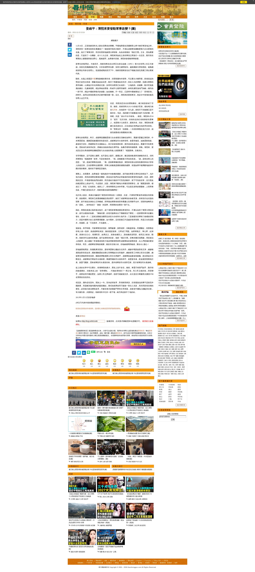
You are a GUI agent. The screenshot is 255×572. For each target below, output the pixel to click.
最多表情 (179, 292)
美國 (101, 17)
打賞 (132, 32)
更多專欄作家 (181, 405)
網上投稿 (90, 560)
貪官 (163, 344)
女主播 (160, 365)
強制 (110, 461)
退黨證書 (125, 563)
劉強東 (181, 353)
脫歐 (166, 349)
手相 (81, 436)
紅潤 (81, 461)
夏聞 (179, 389)
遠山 (170, 389)
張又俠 (169, 333)
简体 (128, 32)
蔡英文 (174, 353)
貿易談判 (183, 340)
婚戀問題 (109, 525)
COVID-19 (74, 525)
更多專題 (182, 114)
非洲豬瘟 (166, 356)
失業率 (76, 552)
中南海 (79, 20)
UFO (172, 338)
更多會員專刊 (181, 66)
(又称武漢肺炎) (168, 329)
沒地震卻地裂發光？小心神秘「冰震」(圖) (172, 243)
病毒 (159, 331)
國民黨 (175, 331)
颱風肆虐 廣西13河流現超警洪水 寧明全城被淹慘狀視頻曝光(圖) (179, 125)
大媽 (184, 353)
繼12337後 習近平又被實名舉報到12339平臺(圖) (179, 195)
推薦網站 (81, 563)
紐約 (128, 17)
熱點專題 (163, 101)
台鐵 (179, 331)
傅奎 (76, 413)
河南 (101, 413)
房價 (159, 356)
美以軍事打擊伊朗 (165, 105)
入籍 (165, 367)
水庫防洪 (144, 499)
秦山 (160, 396)
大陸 (84, 17)
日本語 (166, 560)
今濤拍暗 (171, 385)
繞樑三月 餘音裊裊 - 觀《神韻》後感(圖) (171, 238)
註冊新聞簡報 (165, 410)
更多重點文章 (181, 228)
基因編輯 (181, 356)
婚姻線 (73, 436)
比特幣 (164, 351)
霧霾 (177, 356)
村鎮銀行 (105, 413)
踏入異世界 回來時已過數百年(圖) (169, 58)
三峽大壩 (179, 333)
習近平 (143, 413)
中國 (94, 79)
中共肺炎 (160, 329)
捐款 (105, 560)
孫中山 (169, 369)
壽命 (179, 374)
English (139, 560)
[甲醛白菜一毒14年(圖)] (111, 417)
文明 (107, 497)
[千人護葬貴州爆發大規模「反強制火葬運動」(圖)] (111, 440)
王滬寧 (163, 342)
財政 (184, 351)
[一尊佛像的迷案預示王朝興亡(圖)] (140, 417)
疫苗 (159, 338)
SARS (170, 362)
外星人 (176, 374)
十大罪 (138, 413)
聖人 (101, 497)
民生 (171, 367)
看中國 (183, 344)
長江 (163, 335)
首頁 (75, 17)
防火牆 (160, 358)
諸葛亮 (172, 371)
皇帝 (168, 371)
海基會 (133, 461)
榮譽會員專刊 (165, 47)
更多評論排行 (181, 320)
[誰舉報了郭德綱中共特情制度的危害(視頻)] (140, 504)
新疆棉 (160, 335)
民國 (159, 369)
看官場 (78, 24)
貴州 (101, 461)
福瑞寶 (147, 563)
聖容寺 (147, 436)
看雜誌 (117, 563)
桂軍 (162, 369)
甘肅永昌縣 (140, 436)
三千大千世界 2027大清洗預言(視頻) (110, 494)
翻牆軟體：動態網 (166, 563)
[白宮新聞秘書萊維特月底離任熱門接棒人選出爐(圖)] (165, 210)
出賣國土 (173, 333)
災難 (111, 497)
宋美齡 (178, 369)
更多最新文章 (181, 258)
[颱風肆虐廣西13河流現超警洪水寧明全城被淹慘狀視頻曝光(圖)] (165, 123)
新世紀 (82, 316)
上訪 (172, 358)
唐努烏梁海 (175, 360)
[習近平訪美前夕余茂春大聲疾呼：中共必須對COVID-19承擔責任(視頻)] (82, 504)
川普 (174, 329)
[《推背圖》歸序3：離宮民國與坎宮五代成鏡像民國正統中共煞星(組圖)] (165, 201)
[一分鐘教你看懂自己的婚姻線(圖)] (82, 417)
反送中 (160, 344)
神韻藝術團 (99, 563)
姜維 (69, 38)
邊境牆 (172, 340)
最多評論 (165, 292)
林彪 (159, 371)
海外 (175, 367)
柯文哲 (163, 338)
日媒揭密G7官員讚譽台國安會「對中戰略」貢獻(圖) (179, 160)
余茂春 (93, 525)
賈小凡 (161, 387)
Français (148, 560)
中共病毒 (81, 525)
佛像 (129, 436)
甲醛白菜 (102, 436)
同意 (243, 2)
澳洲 (183, 367)
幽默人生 (180, 371)
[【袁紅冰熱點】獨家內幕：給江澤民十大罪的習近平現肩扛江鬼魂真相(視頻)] (140, 392)
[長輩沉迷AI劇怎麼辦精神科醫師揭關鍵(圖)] (165, 184)
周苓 (160, 392)
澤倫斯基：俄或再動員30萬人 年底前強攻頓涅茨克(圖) (179, 169)
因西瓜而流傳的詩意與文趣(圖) (168, 51)
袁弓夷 (170, 335)
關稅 (168, 340)
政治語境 (143, 525)
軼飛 (160, 389)
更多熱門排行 (181, 288)
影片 (171, 17)
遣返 (183, 365)
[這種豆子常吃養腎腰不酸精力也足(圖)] (82, 440)
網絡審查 (180, 358)
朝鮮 (159, 349)
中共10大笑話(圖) (164, 283)
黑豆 (78, 461)
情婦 (166, 344)
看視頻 (155, 563)
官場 (93, 17)
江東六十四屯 (167, 360)
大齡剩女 (102, 525)
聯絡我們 (99, 560)
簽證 (159, 367)
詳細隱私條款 (116, 2)
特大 (144, 32)
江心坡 (166, 362)
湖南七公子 (86, 413)
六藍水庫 (138, 499)
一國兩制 (160, 347)
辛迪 (179, 401)
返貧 (72, 552)
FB (184, 347)
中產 (162, 353)
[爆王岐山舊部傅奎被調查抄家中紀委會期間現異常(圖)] (82, 392)
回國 (162, 367)
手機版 (124, 32)
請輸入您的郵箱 (172, 414)
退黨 (184, 335)
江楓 (170, 399)
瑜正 (160, 399)
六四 (181, 335)
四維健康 (162, 401)
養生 (159, 376)
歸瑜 (179, 387)
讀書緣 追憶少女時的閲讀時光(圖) (169, 63)
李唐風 (180, 392)
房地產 (178, 351)
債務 (173, 349)
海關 (180, 365)
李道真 (170, 387)
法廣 (176, 347)
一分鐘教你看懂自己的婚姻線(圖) (80, 433)
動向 (73, 20)
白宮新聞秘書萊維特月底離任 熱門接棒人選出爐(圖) (179, 212)
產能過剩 (82, 552)
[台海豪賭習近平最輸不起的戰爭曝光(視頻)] (111, 530)
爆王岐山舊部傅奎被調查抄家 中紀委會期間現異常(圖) (88, 373)
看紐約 (133, 563)
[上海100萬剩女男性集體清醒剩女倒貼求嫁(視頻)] (111, 504)
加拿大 (163, 349)
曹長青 (170, 401)
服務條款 (122, 560)
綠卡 (168, 367)
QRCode (99, 352)
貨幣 (182, 349)
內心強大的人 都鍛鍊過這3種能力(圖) (170, 285)
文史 (145, 17)
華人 (167, 365)
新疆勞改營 (175, 362)
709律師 (167, 358)
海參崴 (166, 353)
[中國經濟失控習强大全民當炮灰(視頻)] (82, 530)
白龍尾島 (160, 362)
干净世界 (89, 563)
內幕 (85, 20)
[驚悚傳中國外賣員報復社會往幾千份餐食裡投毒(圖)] (111, 392)
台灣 (170, 353)
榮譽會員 (141, 331)
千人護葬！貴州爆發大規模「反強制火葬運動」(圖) (179, 143)
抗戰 (165, 369)
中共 (137, 461)
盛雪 (170, 394)
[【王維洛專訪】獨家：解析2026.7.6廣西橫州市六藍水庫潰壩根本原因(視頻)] (140, 478)
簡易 (179, 385)
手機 (165, 374)
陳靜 (170, 392)
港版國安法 (176, 335)
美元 (179, 349)
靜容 (170, 396)
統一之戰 (113, 552)
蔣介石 (174, 369)
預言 (168, 374)
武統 (129, 461)
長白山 (181, 360)
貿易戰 (160, 333)
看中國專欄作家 (166, 381)
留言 (136, 32)
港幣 (174, 351)
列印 (140, 32)
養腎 (72, 461)
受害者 (111, 413)
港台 (110, 17)
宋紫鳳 (161, 385)
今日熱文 (73, 388)
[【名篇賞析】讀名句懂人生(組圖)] (165, 149)
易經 (176, 371)
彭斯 (175, 340)
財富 (159, 353)
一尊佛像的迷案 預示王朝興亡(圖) (138, 433)
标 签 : (71, 36)
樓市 (181, 351)
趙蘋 (179, 394)
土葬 (104, 461)
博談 (119, 17)
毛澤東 (114, 110)
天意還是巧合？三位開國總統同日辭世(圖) (172, 53)
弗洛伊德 (168, 338)
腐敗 (170, 344)
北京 (140, 461)
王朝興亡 (134, 436)
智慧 (159, 374)
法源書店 (109, 563)
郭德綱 (130, 525)
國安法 (182, 331)
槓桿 (176, 349)
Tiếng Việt (157, 560)
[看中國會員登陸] (172, 26)
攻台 (108, 552)
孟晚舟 (164, 340)
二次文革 (136, 525)
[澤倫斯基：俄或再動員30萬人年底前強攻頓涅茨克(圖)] (165, 166)
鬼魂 (134, 413)
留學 (177, 365)
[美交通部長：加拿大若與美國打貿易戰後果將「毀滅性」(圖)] (165, 175)
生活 (154, 17)
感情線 (77, 436)
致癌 (112, 436)
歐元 (168, 351)
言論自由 (181, 362)
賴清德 (178, 329)
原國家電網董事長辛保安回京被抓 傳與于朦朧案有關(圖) (132, 469)
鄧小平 (183, 369)
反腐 (173, 344)
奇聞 (163, 17)
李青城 (180, 396)
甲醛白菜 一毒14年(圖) (105, 433)
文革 (182, 374)
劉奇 (162, 371)
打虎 (176, 344)
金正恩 (182, 338)
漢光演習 (170, 331)
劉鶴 (159, 342)
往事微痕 (166, 347)
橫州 (133, 499)
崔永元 (172, 342)
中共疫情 (87, 525)
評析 (95, 20)
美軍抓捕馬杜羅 (164, 111)
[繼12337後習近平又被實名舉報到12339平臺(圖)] (165, 192)
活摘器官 (160, 360)
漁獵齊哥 (108, 436)
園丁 (160, 394)
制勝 (101, 552)
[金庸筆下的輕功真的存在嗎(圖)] (165, 219)
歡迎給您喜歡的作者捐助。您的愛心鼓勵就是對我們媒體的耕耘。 (99, 308)
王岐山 (73, 413)
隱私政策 (131, 560)
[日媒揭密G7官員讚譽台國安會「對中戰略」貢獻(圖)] (165, 158)
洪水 (104, 497)
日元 (171, 351)
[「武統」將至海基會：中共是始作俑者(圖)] (140, 440)
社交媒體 (180, 347)
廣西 (129, 499)
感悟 (162, 374)
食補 (75, 461)
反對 (107, 461)
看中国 (84, 9)
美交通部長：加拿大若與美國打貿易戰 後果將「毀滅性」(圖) (179, 177)
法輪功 (176, 358)
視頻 (71, 474)
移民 (170, 365)
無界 (176, 563)
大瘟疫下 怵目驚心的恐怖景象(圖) (169, 278)
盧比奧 (182, 329)
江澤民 (130, 413)
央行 (170, 349)
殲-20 (104, 552)
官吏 (90, 20)
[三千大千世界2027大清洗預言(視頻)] (111, 478)
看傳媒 (140, 563)
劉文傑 (80, 413)
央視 (164, 365)
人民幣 (160, 351)
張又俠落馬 (162, 108)
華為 (178, 338)
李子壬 (180, 399)
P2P (174, 356)
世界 (136, 17)
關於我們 (113, 560)
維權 (114, 413)
